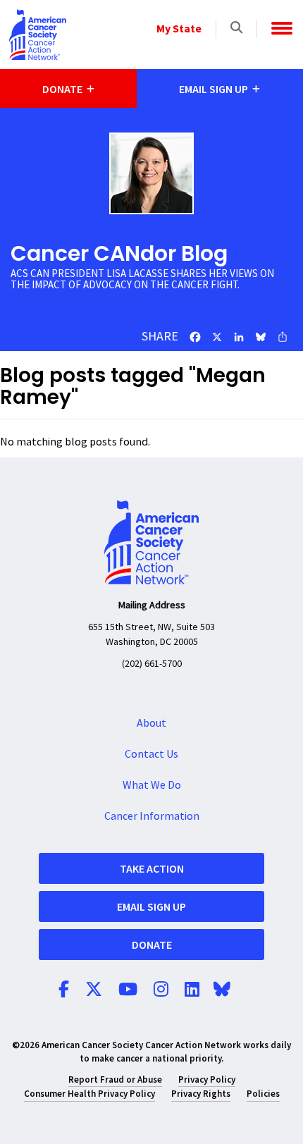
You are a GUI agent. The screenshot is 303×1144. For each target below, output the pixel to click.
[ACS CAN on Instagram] (161, 990)
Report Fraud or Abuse (115, 1079)
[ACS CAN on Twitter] (93, 990)
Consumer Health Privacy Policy (89, 1094)
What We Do (152, 785)
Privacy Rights (200, 1094)
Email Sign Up (151, 906)
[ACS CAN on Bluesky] (222, 990)
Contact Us (151, 754)
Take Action (152, 868)
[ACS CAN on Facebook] (63, 990)
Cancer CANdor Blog (119, 253)
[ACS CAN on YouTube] (127, 990)
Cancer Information (151, 816)
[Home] (38, 34)
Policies (263, 1094)
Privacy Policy (206, 1079)
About (151, 723)
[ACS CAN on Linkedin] (192, 990)
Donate (152, 944)
